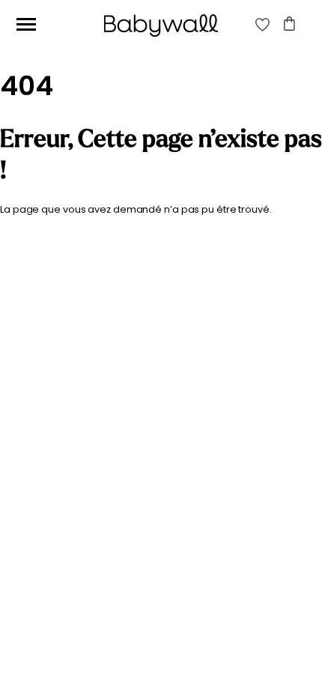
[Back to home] (161, 25)
